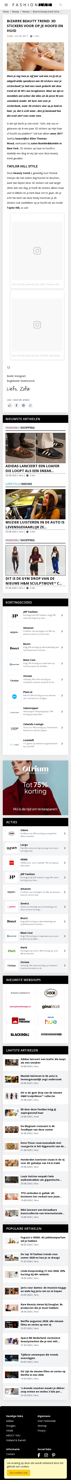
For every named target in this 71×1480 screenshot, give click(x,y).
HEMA (9, 1430)
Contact (10, 1454)
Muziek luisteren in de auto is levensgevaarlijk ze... (35, 524)
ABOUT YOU (13, 1435)
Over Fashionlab (47, 1421)
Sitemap (42, 1425)
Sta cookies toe (18, 1472)
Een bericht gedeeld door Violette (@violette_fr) (38, 355)
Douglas (11, 1425)
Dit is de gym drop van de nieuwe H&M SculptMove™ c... (34, 581)
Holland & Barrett (16, 1440)
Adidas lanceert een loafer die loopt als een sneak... (32, 468)
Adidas (10, 1421)
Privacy (41, 1430)
